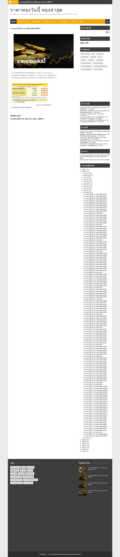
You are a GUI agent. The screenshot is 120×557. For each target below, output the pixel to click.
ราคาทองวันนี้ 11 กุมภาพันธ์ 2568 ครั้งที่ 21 (95, 394)
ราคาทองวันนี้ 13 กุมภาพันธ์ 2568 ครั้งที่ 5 (95, 363)
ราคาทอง (91, 60)
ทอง (93, 54)
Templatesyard (54, 554)
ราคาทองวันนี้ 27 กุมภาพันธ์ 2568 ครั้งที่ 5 (95, 217)
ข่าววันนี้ (45, 21)
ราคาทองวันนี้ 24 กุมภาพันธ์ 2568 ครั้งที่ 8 (95, 259)
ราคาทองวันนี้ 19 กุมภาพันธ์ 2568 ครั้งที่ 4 (95, 308)
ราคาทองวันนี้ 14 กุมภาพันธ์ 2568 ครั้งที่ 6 (95, 346)
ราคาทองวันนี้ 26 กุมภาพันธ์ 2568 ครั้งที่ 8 (95, 226)
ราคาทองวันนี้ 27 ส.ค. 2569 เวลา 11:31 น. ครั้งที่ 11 (36, 2)
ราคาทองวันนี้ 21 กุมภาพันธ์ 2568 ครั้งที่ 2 (95, 285)
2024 (83, 440)
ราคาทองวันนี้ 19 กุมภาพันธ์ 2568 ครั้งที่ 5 (95, 306)
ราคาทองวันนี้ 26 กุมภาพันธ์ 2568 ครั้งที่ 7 (95, 228)
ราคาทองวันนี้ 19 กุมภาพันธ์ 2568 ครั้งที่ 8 (95, 301)
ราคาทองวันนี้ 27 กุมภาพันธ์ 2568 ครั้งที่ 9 (95, 207)
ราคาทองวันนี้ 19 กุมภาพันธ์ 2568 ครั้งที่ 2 (95, 312)
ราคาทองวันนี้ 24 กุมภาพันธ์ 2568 (92, 272)
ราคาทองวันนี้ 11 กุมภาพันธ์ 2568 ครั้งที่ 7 (95, 421)
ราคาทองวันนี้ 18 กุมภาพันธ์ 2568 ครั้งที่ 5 (95, 320)
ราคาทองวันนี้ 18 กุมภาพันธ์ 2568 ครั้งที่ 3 (95, 324)
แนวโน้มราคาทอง (23, 21)
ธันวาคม (86, 173)
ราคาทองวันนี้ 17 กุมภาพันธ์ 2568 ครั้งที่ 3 (95, 341)
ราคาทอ (83, 60)
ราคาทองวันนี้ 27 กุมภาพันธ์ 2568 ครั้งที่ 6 (95, 215)
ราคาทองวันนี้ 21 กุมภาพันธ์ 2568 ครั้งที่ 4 (95, 282)
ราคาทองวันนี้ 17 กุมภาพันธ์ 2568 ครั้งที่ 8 (95, 331)
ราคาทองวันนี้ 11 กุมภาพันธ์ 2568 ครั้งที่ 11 (95, 413)
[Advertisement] (95, 87)
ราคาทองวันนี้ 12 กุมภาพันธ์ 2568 (92, 382)
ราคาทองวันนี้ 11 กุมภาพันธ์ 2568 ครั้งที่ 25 (95, 386)
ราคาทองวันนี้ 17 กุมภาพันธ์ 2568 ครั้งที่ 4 (95, 339)
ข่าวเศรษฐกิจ (63, 21)
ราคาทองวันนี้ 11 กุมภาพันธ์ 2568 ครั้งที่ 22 (95, 392)
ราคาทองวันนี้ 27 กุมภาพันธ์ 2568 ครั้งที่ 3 (95, 221)
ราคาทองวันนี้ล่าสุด (45, 105)
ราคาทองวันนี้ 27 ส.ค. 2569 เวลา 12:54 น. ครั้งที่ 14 (27, 119)
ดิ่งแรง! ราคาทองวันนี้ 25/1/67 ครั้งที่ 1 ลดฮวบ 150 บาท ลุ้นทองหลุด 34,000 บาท (94, 121)
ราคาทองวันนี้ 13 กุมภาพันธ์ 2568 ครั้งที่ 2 (95, 369)
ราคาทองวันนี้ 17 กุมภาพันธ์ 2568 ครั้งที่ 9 (95, 329)
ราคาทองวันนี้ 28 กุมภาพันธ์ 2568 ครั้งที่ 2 (95, 204)
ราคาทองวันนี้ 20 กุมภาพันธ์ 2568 (92, 299)
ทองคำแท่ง (100, 54)
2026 (83, 169)
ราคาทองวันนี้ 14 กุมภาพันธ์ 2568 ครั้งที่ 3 (95, 352)
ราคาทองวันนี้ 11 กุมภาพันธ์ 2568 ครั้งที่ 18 (95, 400)
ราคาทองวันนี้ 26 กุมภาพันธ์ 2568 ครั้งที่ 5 (95, 232)
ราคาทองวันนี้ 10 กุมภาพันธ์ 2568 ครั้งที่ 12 (95, 436)
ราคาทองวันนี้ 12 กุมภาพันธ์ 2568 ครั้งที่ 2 (95, 381)
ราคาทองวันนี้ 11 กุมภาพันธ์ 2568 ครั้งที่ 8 (95, 419)
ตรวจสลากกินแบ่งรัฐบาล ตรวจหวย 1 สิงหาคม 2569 (94, 159)
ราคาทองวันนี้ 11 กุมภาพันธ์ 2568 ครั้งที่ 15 (95, 405)
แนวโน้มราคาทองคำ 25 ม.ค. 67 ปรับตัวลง (92, 114)
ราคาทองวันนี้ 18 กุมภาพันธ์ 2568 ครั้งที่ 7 (95, 316)
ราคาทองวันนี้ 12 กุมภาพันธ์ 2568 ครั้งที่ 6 (95, 373)
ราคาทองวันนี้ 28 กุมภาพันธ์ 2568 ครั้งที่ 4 (95, 200)
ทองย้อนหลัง (84, 57)
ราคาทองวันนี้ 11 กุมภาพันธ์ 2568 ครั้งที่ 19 (95, 398)
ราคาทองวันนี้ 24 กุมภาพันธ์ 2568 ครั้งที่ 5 (95, 264)
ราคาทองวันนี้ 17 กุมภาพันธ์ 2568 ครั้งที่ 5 (95, 337)
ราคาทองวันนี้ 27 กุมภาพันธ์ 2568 (92, 225)
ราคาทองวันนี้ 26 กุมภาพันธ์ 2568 (92, 240)
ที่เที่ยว (81, 21)
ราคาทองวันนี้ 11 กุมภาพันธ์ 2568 (92, 432)
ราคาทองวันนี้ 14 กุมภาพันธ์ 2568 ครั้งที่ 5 (95, 348)
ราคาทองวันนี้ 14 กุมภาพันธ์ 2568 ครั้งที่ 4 (95, 350)
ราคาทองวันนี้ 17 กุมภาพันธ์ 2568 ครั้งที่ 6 (95, 335)
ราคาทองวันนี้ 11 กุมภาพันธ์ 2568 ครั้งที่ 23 (95, 390)
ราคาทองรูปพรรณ (86, 69)
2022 (83, 443)
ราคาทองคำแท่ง (86, 63)
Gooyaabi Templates (75, 554)
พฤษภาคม (87, 186)
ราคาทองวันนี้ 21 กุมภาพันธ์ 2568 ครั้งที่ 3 (95, 283)
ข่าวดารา (54, 21)
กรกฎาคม (86, 183)
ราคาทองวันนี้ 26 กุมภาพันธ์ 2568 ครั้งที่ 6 (95, 230)
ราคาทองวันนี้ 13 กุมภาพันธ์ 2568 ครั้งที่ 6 (95, 362)
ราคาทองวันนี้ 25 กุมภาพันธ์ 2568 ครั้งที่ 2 (95, 249)
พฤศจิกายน (87, 175)
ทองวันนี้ (92, 57)
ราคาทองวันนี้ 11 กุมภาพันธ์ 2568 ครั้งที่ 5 (95, 424)
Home (13, 21)
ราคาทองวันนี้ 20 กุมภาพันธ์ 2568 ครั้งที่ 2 (95, 297)
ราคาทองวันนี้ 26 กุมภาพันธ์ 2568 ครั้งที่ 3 (95, 236)
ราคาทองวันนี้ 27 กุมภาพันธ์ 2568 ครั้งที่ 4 (95, 219)
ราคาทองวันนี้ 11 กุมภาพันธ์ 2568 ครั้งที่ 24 (95, 388)
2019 (83, 449)
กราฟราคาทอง (85, 54)
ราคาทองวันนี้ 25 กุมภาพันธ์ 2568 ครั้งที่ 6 (95, 242)
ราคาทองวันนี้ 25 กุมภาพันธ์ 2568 (92, 251)
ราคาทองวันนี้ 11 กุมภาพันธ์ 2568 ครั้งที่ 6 (95, 422)
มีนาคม (86, 190)
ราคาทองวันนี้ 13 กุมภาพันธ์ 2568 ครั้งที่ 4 (95, 365)
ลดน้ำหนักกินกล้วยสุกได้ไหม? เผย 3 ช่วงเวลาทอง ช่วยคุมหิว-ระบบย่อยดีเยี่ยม (94, 144)
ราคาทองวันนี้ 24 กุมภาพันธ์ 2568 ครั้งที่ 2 (95, 270)
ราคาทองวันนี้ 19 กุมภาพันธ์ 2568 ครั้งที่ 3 (95, 310)
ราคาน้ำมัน (73, 21)
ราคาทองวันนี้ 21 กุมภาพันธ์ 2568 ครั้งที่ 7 (95, 276)
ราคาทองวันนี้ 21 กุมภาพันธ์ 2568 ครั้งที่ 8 (95, 274)
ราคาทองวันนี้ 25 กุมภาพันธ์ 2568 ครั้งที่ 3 (95, 247)
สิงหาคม (86, 181)
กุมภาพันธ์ (87, 192)
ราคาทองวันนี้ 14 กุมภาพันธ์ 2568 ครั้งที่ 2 (95, 354)
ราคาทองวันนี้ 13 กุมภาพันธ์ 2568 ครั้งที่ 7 (95, 360)
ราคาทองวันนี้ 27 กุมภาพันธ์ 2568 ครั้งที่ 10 (95, 206)
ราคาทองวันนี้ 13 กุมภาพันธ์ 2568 (92, 384)
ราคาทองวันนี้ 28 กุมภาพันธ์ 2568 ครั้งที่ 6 (95, 196)
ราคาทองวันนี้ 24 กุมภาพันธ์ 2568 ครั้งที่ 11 (95, 253)
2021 (83, 445)
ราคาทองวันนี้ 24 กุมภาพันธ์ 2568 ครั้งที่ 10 (95, 255)
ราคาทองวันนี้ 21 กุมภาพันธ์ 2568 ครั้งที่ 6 (95, 278)
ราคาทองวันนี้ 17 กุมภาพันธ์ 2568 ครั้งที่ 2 (95, 343)
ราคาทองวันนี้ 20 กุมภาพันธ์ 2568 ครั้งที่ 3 (95, 295)
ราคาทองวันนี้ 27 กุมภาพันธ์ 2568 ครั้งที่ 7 (95, 211)
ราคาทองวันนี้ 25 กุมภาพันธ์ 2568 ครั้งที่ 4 (95, 245)
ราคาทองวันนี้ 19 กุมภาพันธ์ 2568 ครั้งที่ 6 (95, 304)
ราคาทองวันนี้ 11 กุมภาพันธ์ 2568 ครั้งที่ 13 (95, 409)
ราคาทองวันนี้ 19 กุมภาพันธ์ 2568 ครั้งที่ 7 (95, 303)
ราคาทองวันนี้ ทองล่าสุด (36, 10)
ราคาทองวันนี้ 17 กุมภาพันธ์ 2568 (92, 344)
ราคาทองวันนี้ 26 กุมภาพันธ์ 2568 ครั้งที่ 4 (95, 234)
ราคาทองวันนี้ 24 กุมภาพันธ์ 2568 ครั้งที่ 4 (95, 266)
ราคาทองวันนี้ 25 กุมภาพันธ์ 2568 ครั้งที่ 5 (95, 244)
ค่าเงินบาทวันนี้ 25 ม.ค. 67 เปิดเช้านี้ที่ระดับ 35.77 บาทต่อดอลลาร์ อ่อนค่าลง (94, 117)
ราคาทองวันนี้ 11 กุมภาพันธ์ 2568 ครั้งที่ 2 (95, 430)
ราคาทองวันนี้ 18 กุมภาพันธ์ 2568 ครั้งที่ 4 (95, 322)
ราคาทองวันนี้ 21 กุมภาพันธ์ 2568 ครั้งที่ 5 (95, 280)
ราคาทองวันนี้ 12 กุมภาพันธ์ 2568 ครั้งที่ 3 (95, 379)
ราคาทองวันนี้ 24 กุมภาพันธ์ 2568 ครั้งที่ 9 (95, 257)
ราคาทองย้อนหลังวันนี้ (100, 66)
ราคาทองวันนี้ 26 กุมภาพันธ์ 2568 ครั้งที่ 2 (95, 238)
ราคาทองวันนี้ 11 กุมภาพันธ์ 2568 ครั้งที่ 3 (95, 428)
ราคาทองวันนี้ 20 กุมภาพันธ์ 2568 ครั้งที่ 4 (95, 293)
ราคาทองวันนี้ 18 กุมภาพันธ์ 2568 (92, 327)
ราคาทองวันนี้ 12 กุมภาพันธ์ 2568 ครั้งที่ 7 (95, 371)
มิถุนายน (86, 185)
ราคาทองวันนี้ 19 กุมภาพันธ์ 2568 (92, 314)
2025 (83, 171)
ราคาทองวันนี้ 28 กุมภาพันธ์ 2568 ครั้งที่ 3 (95, 202)
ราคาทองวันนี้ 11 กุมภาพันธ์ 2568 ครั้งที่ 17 (95, 402)
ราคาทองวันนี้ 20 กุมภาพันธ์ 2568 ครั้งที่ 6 (95, 289)
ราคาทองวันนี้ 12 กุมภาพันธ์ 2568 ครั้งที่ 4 (95, 377)
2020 (83, 447)
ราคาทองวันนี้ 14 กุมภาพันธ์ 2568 (92, 356)
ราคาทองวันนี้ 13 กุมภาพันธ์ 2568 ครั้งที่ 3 (95, 367)
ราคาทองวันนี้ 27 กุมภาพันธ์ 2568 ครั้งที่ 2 (95, 223)
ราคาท (100, 57)
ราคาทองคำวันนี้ (98, 63)
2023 (83, 441)
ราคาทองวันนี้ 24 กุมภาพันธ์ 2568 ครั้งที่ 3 (95, 268)
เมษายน (86, 188)
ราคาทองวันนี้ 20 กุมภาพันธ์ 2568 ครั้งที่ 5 (95, 291)
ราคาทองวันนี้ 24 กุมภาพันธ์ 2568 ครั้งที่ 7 (95, 261)
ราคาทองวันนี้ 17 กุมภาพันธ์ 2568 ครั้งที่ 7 (95, 333)
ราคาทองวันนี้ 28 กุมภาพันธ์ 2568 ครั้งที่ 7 (95, 194)
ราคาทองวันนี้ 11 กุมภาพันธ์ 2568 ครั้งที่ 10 (95, 415)
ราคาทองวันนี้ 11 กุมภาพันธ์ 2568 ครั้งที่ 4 (95, 426)
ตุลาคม (86, 177)
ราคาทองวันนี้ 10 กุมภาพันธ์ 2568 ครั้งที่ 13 (95, 434)
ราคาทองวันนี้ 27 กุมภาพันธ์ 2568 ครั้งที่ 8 (95, 209)
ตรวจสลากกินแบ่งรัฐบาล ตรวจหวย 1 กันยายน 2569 (94, 155)
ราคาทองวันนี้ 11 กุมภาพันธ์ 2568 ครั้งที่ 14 (95, 407)
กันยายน (86, 179)
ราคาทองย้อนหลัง (86, 66)
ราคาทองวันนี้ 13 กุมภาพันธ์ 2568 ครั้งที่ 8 (95, 358)
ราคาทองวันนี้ (36, 21)
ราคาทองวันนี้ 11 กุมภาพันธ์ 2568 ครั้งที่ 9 (95, 417)
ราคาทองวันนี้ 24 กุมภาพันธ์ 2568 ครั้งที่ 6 (95, 263)
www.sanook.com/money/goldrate (21, 107)
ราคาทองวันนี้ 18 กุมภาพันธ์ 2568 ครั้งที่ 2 (95, 325)
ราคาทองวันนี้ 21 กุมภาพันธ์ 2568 (92, 287)
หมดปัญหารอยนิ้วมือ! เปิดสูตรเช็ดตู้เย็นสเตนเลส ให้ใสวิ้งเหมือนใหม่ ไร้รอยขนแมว (94, 135)
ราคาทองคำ (99, 60)
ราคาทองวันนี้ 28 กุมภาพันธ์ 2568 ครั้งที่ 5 (95, 198)
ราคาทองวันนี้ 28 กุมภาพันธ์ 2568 (92, 213)
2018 (83, 451)
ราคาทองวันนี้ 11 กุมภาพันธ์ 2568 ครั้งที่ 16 (95, 403)
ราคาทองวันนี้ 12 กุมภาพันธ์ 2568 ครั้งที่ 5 (95, 375)
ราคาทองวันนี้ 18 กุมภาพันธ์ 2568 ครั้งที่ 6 (95, 318)
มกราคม (86, 438)
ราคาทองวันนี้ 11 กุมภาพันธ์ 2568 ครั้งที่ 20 (95, 396)
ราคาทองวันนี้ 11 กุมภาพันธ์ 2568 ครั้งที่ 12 (95, 411)
